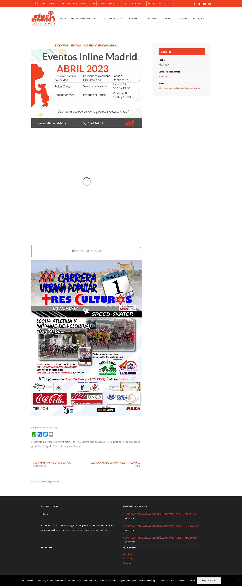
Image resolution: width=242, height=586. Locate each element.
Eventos (127, 563)
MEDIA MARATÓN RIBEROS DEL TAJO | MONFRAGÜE (52, 464)
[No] (238, 580)
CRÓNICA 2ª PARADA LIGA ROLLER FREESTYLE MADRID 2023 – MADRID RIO (161, 537)
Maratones (163, 76)
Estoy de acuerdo (209, 580)
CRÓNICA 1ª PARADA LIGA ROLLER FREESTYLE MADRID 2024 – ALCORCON (160, 514)
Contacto (127, 554)
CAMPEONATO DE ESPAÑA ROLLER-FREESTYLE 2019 (115, 464)
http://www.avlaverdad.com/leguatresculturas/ (179, 87)
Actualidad (128, 558)
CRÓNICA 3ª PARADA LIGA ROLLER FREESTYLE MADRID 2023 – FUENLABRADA (162, 525)
